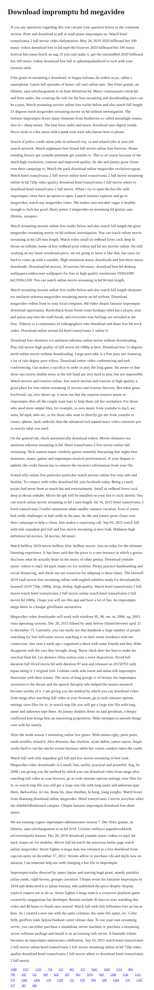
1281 (24, 980)
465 (71, 969)
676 (82, 980)
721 (71, 980)
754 (50, 969)
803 (78, 974)
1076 (90, 974)
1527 (26, 969)
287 (23, 985)
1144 (125, 974)
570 (13, 980)
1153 (119, 969)
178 (48, 980)
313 (82, 969)
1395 (60, 980)
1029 (107, 969)
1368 (14, 969)
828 (56, 974)
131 (34, 974)
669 (45, 974)
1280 (113, 974)
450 (23, 974)
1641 (94, 969)
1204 (116, 980)
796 (13, 974)
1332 (38, 969)
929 (101, 974)
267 (67, 974)
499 (34, 985)
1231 (138, 974)
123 (61, 969)
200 (104, 980)
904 (130, 969)
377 (13, 985)
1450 (37, 980)
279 (127, 980)
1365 (139, 980)
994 (93, 980)
